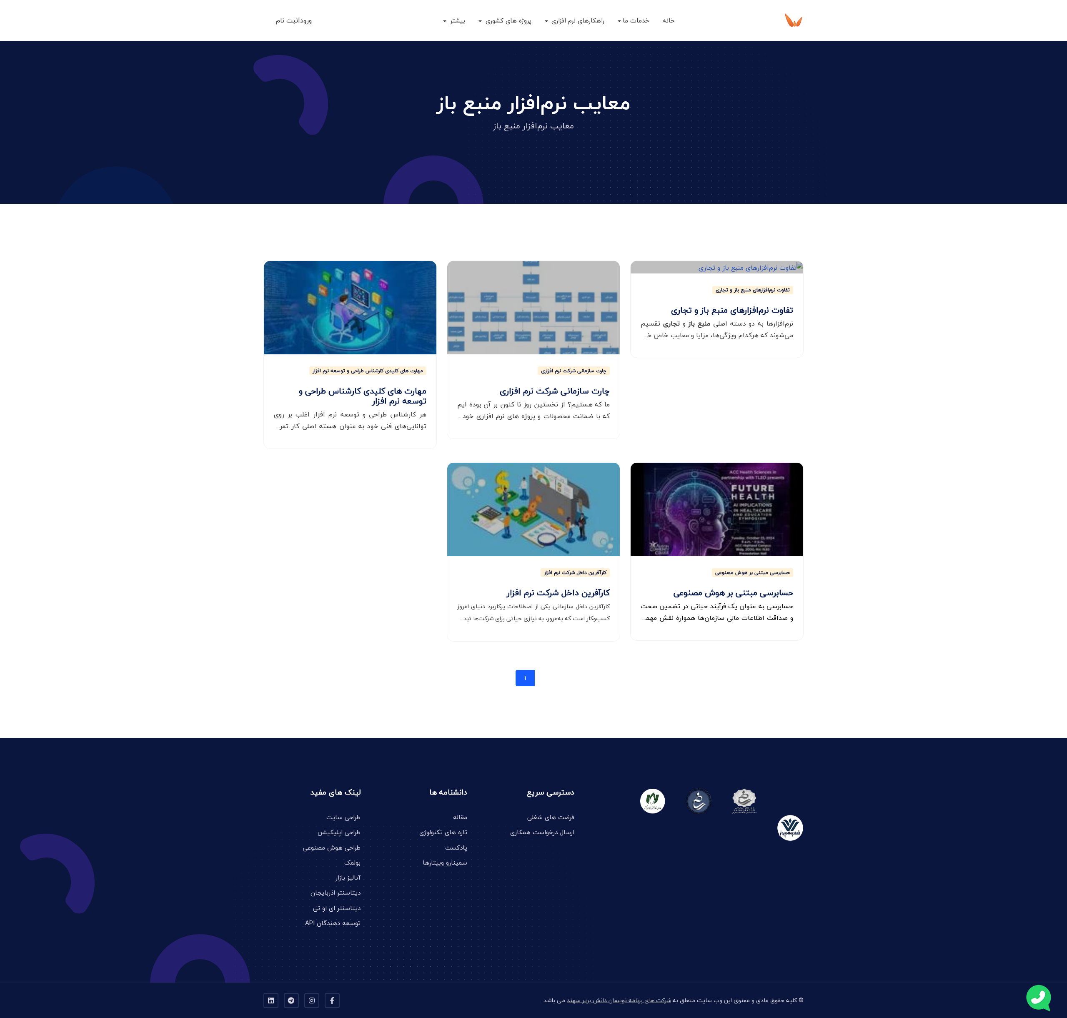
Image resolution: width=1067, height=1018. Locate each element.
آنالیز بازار (348, 877)
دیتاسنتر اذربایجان (336, 892)
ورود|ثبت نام (294, 20)
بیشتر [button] (456, 20)
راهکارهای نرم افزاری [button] (576, 20)
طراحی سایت (343, 817)
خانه (669, 20)
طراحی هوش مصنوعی (332, 847)
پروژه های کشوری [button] (507, 20)
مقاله (460, 817)
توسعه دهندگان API (333, 923)
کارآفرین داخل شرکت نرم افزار (575, 572)
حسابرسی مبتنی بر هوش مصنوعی (752, 572)
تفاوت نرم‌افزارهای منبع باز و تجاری (753, 290)
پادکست (456, 847)
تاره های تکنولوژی (443, 832)
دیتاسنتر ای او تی (337, 908)
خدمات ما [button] (636, 20)
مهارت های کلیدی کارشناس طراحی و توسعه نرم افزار (368, 370)
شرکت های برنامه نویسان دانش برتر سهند (619, 1000)
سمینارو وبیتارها (445, 862)
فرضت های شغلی (550, 817)
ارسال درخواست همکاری (542, 832)
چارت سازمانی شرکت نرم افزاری (573, 370)
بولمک (352, 862)
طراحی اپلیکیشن (339, 832)
